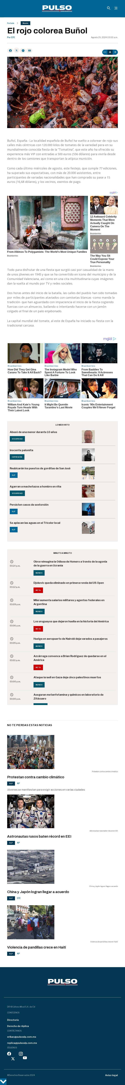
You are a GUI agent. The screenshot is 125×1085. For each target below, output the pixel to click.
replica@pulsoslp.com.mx (22, 1043)
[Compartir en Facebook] (10, 50)
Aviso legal (111, 1075)
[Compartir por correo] (29, 50)
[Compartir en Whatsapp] (23, 50)
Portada (10, 23)
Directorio (13, 1020)
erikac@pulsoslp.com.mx (21, 1036)
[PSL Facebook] (9, 1054)
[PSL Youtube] (25, 1058)
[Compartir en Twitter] (16, 50)
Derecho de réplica (18, 1026)
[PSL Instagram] (21, 1054)
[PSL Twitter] (13, 1058)
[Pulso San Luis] (57, 8)
